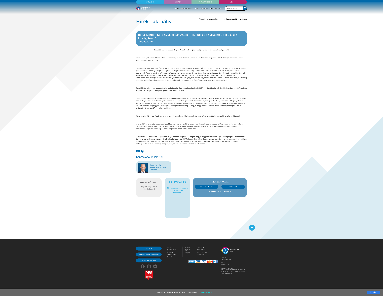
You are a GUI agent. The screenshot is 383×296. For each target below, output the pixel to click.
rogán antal (152, 187)
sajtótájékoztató (149, 189)
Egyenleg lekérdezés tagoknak (149, 254)
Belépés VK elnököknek (149, 260)
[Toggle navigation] (137, 13)
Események (204, 8)
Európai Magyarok (215, 8)
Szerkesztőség (201, 255)
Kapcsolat (169, 256)
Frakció (169, 247)
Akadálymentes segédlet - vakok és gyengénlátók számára (223, 19)
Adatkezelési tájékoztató (204, 253)
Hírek (196, 8)
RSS (138, 151)
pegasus (144, 187)
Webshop (233, 2)
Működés (187, 251)
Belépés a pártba (206, 187)
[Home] (143, 8)
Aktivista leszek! (205, 2)
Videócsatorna (201, 249)
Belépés (178, 2)
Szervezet (187, 247)
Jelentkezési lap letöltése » (220, 191)
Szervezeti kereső (186, 8)
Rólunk (177, 8)
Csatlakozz (150, 2)
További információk (206, 292)
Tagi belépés (233, 187)
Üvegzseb (187, 253)
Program (187, 249)
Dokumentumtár (171, 254)
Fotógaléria (200, 247)
